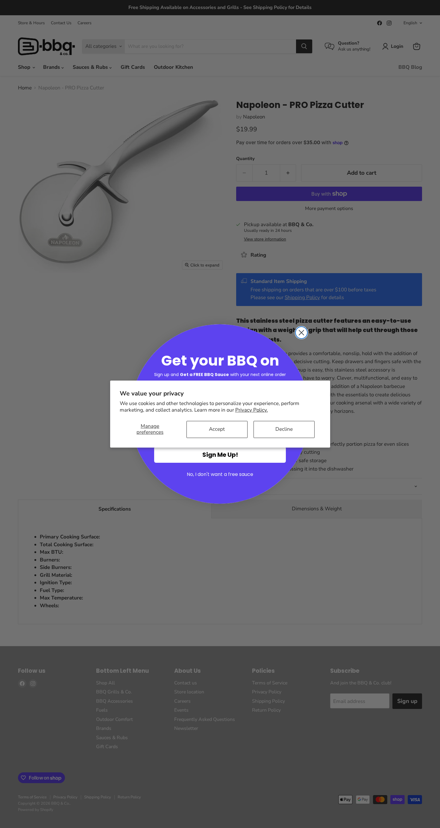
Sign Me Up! (220, 454)
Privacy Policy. (251, 410)
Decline (284, 429)
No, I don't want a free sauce (220, 474)
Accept (217, 429)
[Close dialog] (301, 333)
